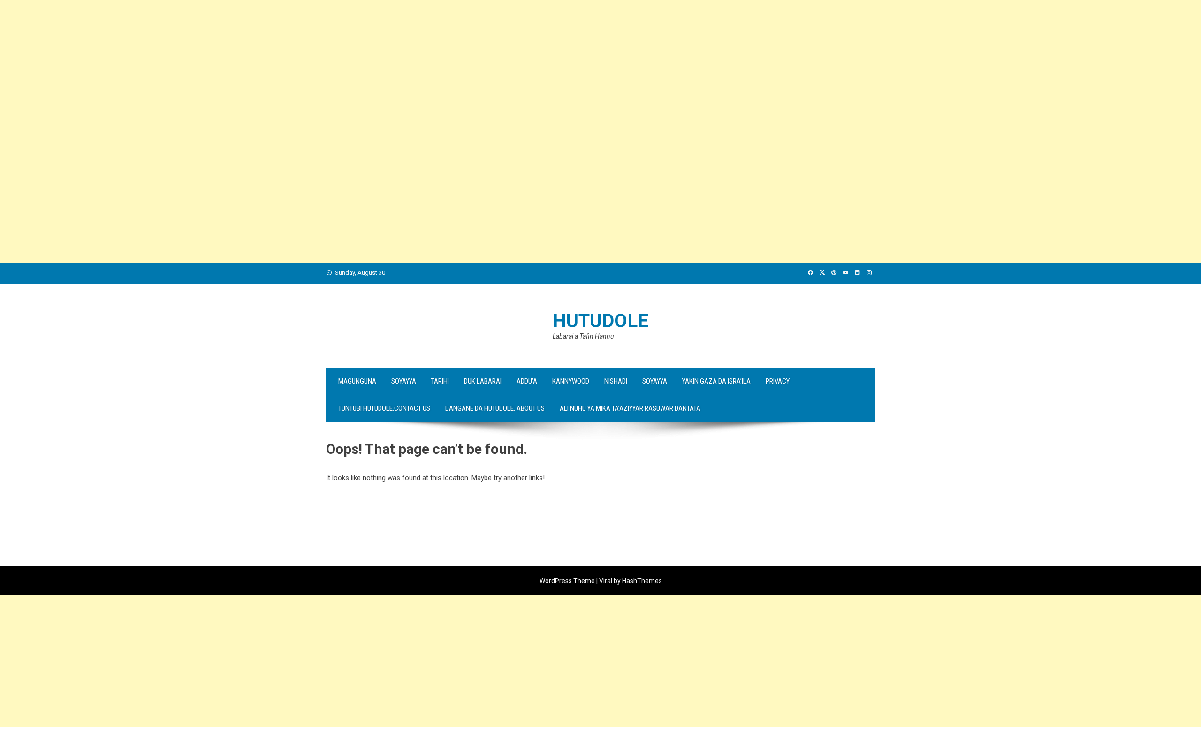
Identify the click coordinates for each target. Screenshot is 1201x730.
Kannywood (570, 381)
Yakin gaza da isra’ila (716, 381)
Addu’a (527, 381)
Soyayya (403, 381)
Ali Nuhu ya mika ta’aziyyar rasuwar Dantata (630, 408)
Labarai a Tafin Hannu (583, 336)
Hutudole (600, 321)
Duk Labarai (483, 381)
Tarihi (440, 381)
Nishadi (615, 381)
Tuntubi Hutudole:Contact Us (384, 408)
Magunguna (357, 381)
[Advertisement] (281, 65)
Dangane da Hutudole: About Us (495, 408)
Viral (605, 581)
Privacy (778, 381)
